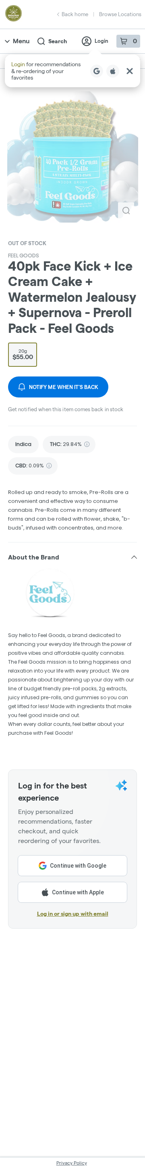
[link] (23, 444)
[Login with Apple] (112, 71)
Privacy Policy (71, 1162)
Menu (21, 41)
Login (101, 41)
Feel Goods (23, 255)
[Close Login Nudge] (130, 71)
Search (57, 41)
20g (22, 354)
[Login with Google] (96, 71)
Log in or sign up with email (72, 913)
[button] (72, 71)
